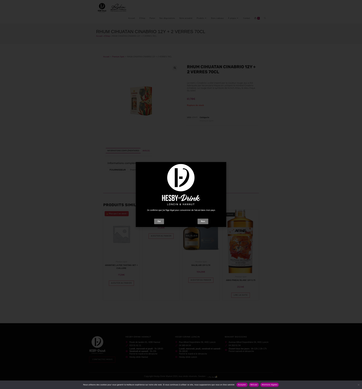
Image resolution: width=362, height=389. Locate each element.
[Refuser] (358, 384)
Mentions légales (269, 384)
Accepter (242, 384)
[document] (181, 194)
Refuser (254, 384)
